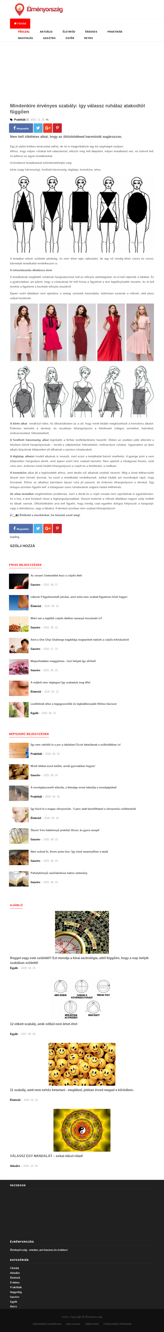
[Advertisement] (82, 72)
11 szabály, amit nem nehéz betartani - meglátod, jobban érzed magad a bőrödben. (72, 1090)
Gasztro (49, 38)
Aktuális (46, 31)
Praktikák (114, 31)
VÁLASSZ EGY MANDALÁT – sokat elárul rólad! (46, 1156)
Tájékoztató (92, 1324)
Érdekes (91, 31)
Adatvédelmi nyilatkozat (47, 1324)
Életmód (69, 31)
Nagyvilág (25, 38)
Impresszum (73, 1324)
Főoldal (21, 23)
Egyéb (70, 38)
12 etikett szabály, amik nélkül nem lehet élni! (43, 1024)
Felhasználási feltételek (117, 1324)
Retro (88, 38)
